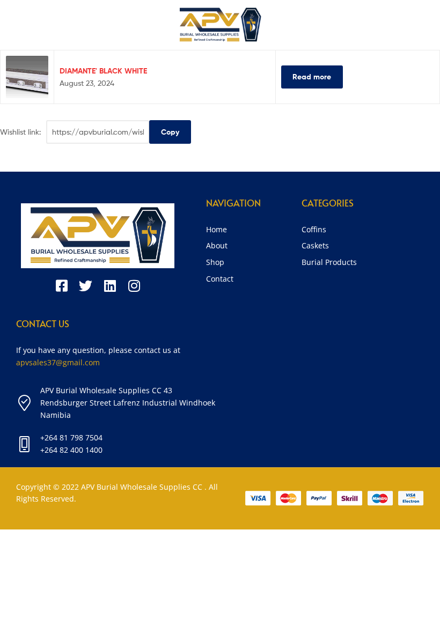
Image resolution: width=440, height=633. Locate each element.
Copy (170, 132)
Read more (311, 77)
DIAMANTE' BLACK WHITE (103, 71)
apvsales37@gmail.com (58, 362)
